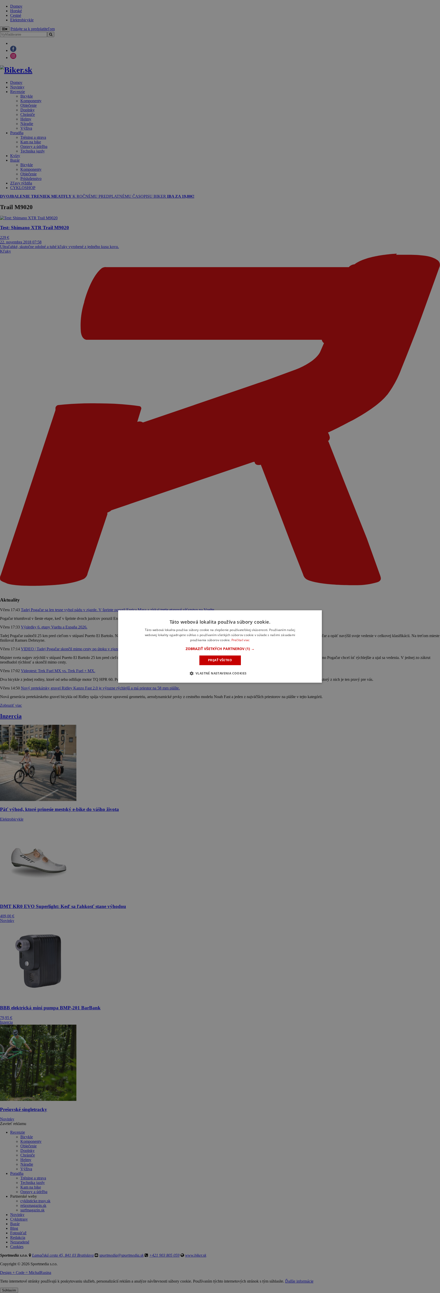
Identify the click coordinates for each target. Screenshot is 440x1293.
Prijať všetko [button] (220, 660)
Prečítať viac (240, 640)
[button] (220, 648)
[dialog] (220, 646)
